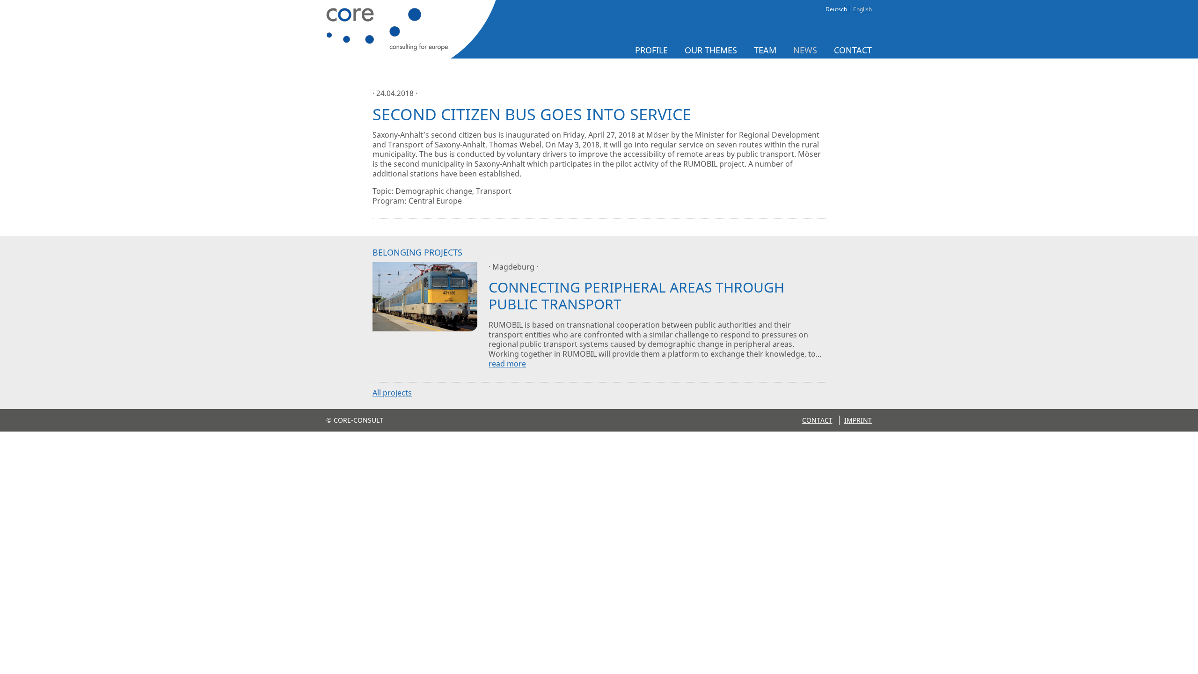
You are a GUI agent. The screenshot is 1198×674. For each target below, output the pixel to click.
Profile (651, 50)
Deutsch (836, 9)
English (862, 9)
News (805, 50)
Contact (853, 50)
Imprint (858, 420)
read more (507, 364)
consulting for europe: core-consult (409, 29)
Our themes (711, 50)
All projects (392, 393)
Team (765, 50)
